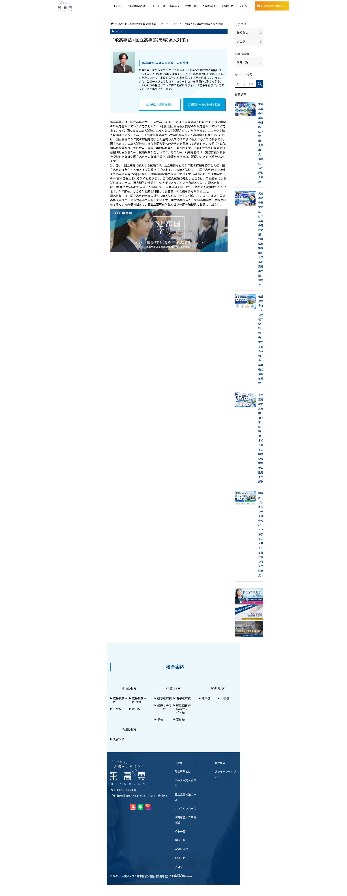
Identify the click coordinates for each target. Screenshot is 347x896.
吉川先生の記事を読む (159, 104)
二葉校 (117, 709)
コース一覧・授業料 (164, 6)
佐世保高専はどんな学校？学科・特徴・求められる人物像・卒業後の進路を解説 (260, 340)
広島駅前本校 (120, 700)
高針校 (180, 719)
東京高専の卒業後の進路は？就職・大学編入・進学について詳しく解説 (260, 142)
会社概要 (220, 763)
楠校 (160, 719)
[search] (259, 84)
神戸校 (206, 698)
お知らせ (228, 6)
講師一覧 (242, 62)
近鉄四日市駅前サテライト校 (183, 709)
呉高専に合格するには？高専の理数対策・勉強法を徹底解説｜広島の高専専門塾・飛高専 (260, 239)
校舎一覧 (191, 6)
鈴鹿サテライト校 (164, 707)
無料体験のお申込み (273, 6)
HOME (118, 6)
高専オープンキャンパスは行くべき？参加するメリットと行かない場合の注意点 (260, 534)
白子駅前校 (183, 698)
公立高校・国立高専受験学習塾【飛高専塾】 (144, 876)
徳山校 (136, 709)
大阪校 (224, 698)
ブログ (243, 6)
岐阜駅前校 (164, 698)
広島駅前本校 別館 (139, 700)
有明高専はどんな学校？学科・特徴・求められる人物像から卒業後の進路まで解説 (260, 438)
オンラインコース (185, 808)
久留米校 (119, 739)
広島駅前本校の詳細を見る (204, 104)
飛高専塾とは (137, 6)
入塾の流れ (209, 6)
